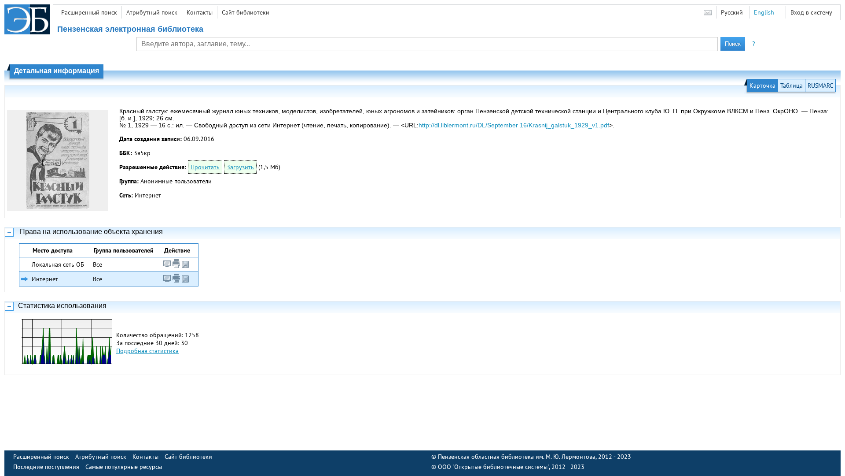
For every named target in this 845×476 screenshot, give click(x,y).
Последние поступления (46, 467)
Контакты (200, 12)
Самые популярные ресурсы (123, 467)
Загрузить (240, 167)
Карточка (762, 85)
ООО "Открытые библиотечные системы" (493, 467)
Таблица (791, 85)
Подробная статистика (147, 351)
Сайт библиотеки (245, 12)
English (764, 12)
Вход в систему (811, 12)
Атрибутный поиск (151, 12)
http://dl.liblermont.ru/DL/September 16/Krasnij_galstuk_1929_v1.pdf (514, 125)
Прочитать (205, 167)
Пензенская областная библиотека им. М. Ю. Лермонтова (516, 457)
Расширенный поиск (89, 12)
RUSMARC (820, 85)
